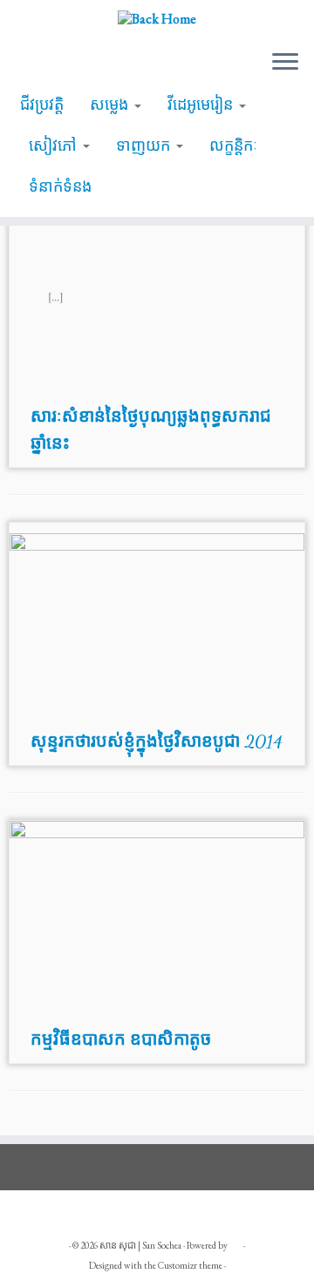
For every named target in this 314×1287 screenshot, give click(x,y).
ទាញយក (145, 145)
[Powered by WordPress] (235, 1242)
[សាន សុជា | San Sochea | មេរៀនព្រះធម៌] (157, 18)
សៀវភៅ (55, 145)
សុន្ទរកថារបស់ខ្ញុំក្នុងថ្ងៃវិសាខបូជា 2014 (157, 741)
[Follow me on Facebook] (35, 1218)
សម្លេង (111, 104)
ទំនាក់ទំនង (60, 186)
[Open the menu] (285, 63)
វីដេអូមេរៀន (202, 104)
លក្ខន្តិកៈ (233, 145)
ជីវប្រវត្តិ (42, 104)
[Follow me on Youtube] (71, 1218)
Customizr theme (190, 1265)
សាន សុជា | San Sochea (140, 1245)
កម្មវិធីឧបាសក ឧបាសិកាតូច (121, 1039)
